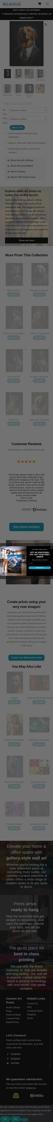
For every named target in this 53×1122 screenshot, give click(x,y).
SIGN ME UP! (40, 567)
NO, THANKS (40, 571)
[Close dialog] (51, 548)
